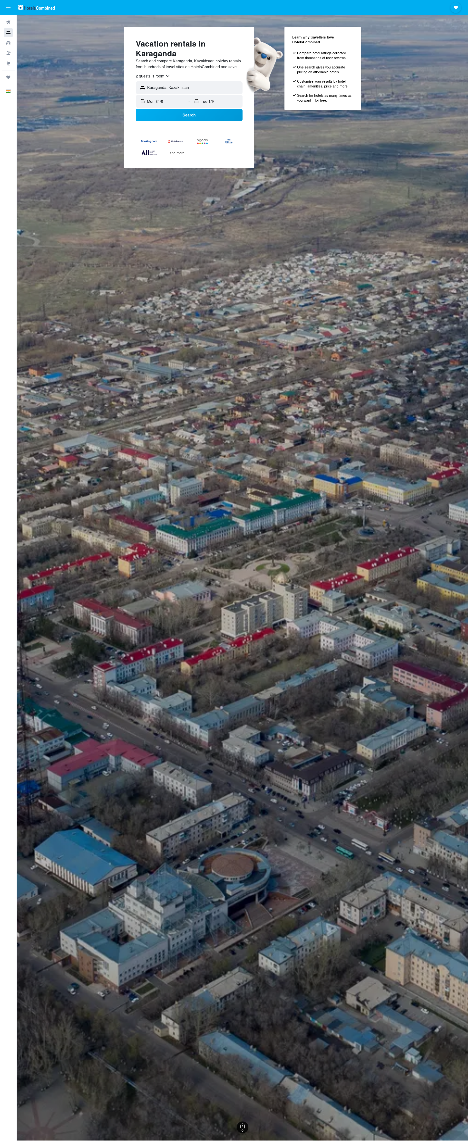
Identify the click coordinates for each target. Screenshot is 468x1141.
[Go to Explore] (8, 63)
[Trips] (8, 77)
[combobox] (153, 76)
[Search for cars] (8, 43)
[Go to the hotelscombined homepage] (37, 7)
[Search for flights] (8, 22)
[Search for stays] (8, 33)
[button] (8, 7)
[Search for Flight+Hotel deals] (8, 53)
